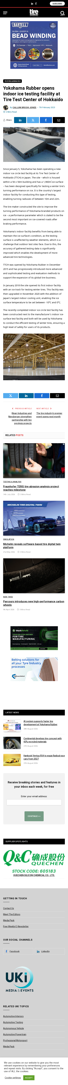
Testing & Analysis (12, 81)
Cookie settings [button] (13, 1077)
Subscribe (57, 3)
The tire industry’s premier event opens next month (49, 415)
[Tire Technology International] (34, 13)
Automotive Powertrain (14, 1034)
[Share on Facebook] (46, 120)
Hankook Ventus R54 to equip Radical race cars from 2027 (44, 757)
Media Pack (8, 920)
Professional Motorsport (15, 1040)
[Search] (62, 12)
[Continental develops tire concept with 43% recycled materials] (12, 743)
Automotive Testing (13, 1022)
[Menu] (5, 12)
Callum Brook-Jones (24, 107)
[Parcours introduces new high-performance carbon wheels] (34, 575)
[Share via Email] (59, 120)
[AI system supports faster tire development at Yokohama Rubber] (12, 726)
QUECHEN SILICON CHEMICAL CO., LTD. (34, 875)
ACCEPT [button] (29, 1077)
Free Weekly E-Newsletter (16, 926)
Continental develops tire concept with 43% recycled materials (43, 740)
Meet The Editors (11, 914)
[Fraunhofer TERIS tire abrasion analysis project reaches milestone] (34, 460)
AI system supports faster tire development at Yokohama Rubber (40, 723)
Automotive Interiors (13, 1016)
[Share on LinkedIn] (20, 120)
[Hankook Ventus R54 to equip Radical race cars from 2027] (12, 760)
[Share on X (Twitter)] (33, 120)
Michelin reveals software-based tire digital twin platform (32, 546)
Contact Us (8, 908)
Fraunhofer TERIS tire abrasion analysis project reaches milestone (31, 488)
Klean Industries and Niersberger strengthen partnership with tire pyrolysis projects (20, 418)
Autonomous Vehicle (13, 1028)
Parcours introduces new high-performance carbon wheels (33, 603)
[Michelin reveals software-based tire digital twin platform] (34, 518)
